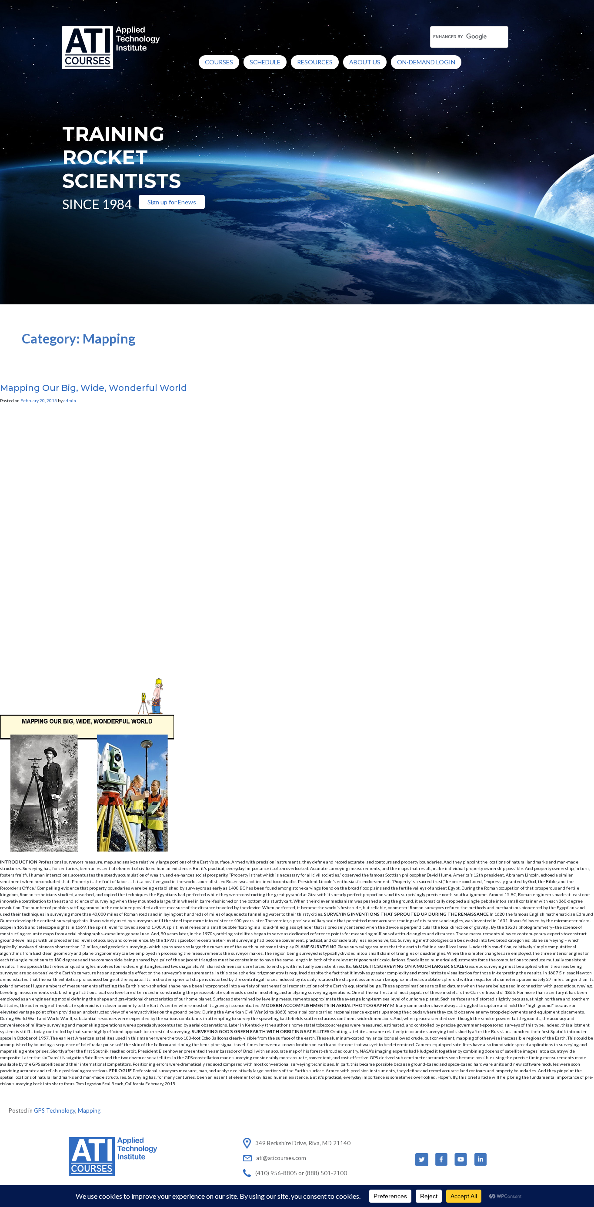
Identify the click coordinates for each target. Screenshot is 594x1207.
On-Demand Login (426, 62)
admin (69, 400)
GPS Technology (54, 1110)
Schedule (265, 62)
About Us (364, 62)
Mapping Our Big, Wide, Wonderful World (93, 388)
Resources (315, 62)
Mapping (89, 1110)
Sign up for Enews (171, 202)
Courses (219, 62)
